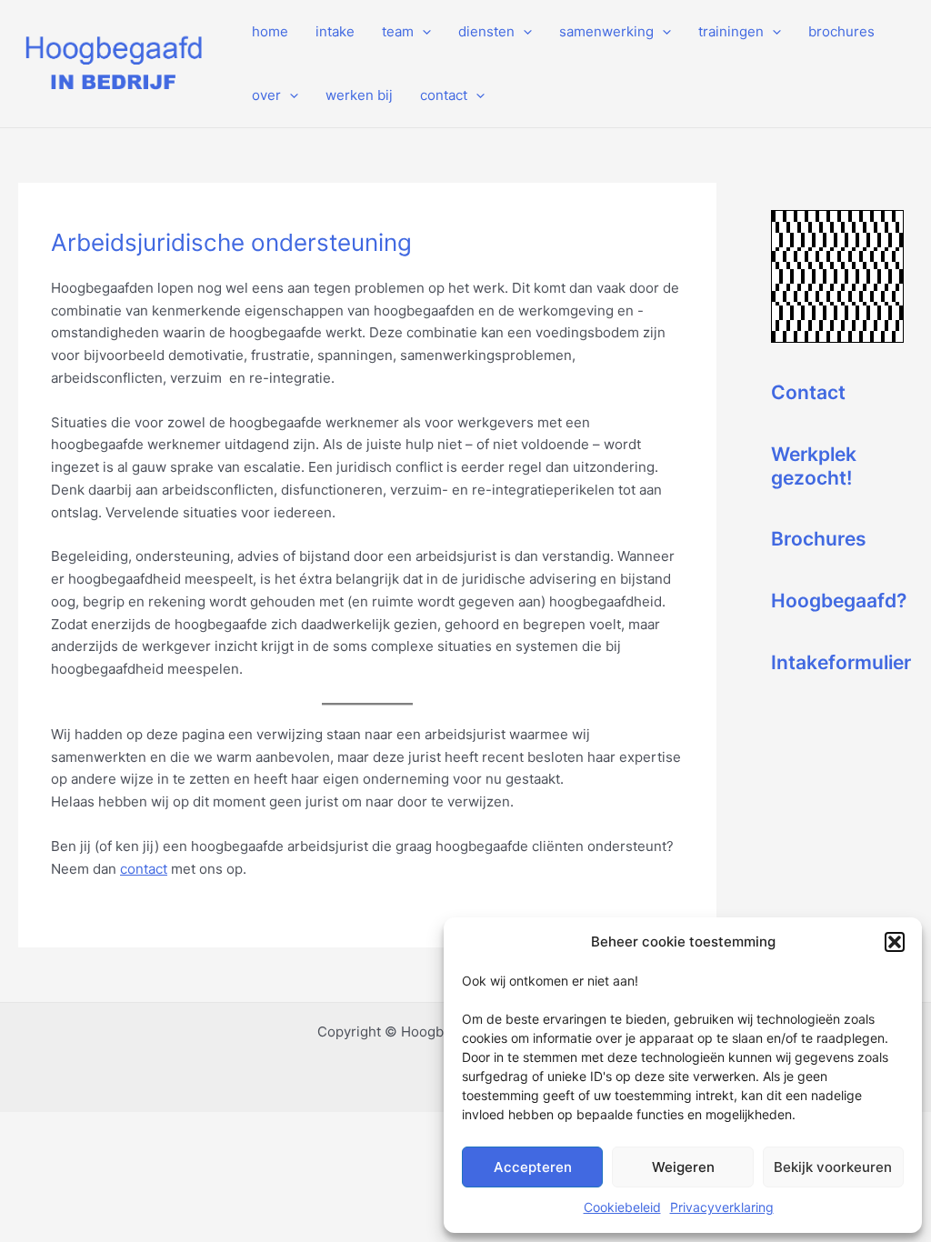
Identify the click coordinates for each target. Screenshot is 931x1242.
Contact (808, 392)
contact (143, 868)
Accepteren (533, 1167)
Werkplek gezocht (813, 466)
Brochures (818, 538)
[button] (895, 942)
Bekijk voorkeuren (833, 1167)
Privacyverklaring (722, 1207)
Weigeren (683, 1167)
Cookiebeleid (622, 1207)
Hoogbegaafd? (838, 600)
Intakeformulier (841, 662)
